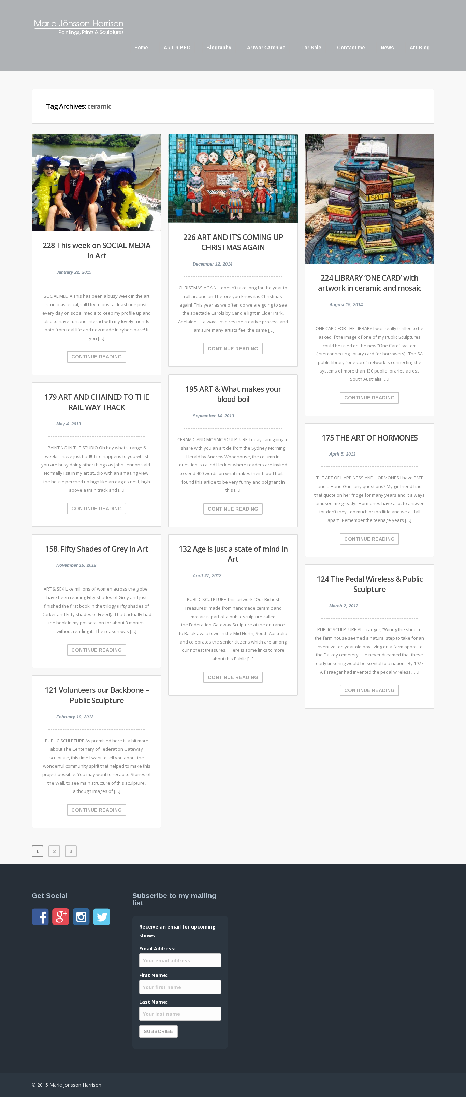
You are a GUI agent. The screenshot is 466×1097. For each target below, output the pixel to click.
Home (141, 47)
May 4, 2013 (68, 423)
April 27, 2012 (207, 575)
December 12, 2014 (212, 264)
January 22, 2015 (73, 272)
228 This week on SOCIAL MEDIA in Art (96, 250)
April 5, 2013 (342, 454)
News (387, 47)
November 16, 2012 (76, 565)
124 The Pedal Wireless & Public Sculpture (370, 583)
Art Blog (420, 47)
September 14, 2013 (213, 415)
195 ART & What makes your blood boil (233, 393)
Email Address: (157, 948)
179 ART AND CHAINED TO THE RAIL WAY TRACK (96, 402)
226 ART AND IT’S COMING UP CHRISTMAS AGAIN (233, 242)
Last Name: (153, 1002)
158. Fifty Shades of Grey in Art (96, 548)
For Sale (311, 47)
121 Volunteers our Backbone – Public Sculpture (97, 695)
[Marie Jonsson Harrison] (79, 33)
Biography (218, 47)
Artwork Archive (266, 47)
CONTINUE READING (96, 357)
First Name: (153, 975)
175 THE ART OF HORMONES (370, 437)
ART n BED (177, 47)
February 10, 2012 (74, 716)
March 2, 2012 (343, 605)
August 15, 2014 (346, 304)
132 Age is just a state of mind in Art (233, 553)
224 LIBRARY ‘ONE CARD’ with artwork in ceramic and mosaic (369, 282)
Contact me (351, 47)
